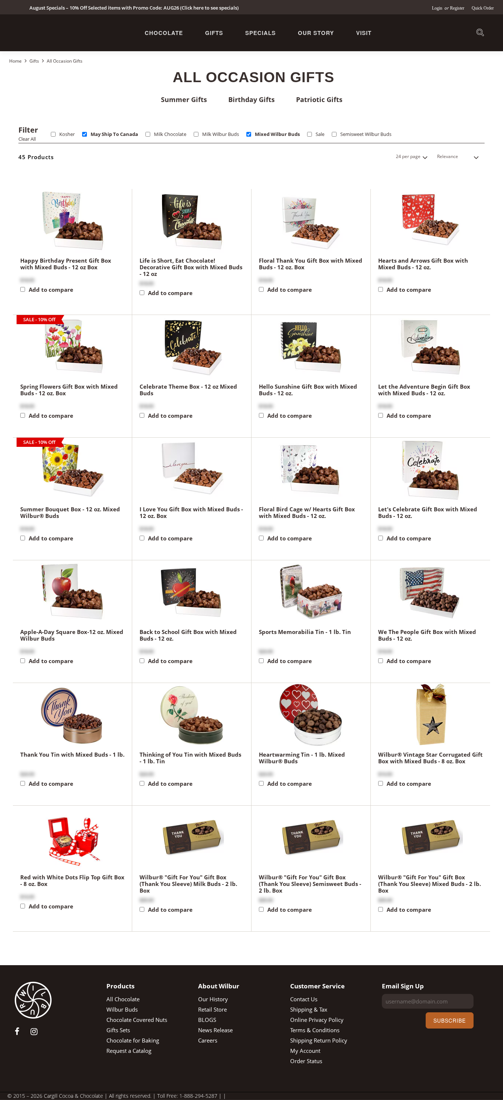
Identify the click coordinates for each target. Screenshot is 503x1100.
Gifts (214, 33)
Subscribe (449, 1020)
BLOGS (207, 1019)
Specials (260, 33)
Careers (207, 1040)
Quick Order (483, 8)
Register (457, 8)
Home (16, 61)
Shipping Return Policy (318, 1040)
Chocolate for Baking (132, 1040)
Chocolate (164, 33)
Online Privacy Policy (317, 1019)
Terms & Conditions (315, 1030)
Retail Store (212, 1009)
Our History (213, 999)
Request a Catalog (128, 1050)
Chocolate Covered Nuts (136, 1019)
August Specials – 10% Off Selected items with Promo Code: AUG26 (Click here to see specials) (134, 7)
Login (437, 8)
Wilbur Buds (122, 1009)
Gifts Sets (118, 1030)
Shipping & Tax (308, 1009)
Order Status (306, 1061)
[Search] (480, 33)
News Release (215, 1030)
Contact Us (303, 999)
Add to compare (51, 289)
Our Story (316, 33)
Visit (364, 33)
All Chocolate (123, 999)
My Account (305, 1050)
